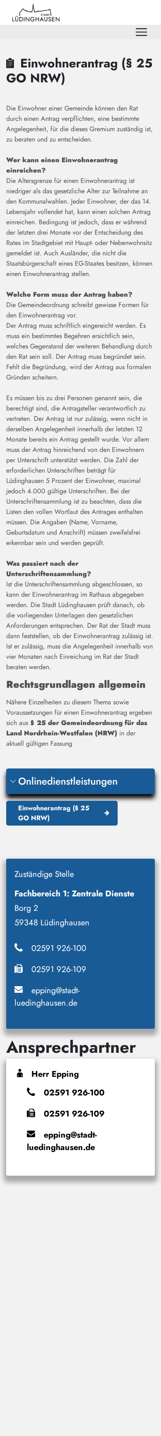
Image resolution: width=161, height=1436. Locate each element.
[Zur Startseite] (35, 12)
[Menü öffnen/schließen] (141, 32)
